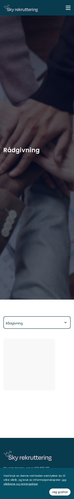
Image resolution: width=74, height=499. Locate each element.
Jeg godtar (60, 492)
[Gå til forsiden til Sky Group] (20, 7)
